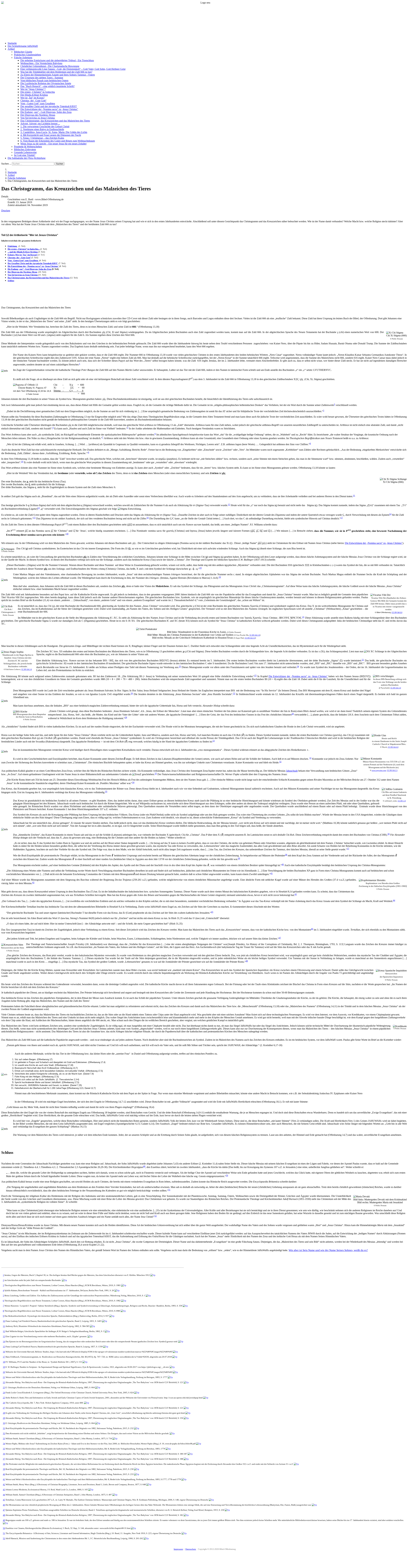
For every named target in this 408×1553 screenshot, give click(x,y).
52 (155, 1216)
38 (286, 854)
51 (169, 1190)
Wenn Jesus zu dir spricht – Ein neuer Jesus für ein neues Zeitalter (53, 143)
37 (348, 848)
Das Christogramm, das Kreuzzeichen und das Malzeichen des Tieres (55, 120)
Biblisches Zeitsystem (25, 149)
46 (312, 929)
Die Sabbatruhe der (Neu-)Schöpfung (26, 158)
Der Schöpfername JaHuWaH (23, 46)
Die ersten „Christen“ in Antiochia (37, 92)
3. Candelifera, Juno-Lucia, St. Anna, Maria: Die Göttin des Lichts (53, 132)
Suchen (59, 164)
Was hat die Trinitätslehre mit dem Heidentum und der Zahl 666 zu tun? (56, 72)
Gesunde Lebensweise (25, 152)
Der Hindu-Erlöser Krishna (34, 95)
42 (33, 882)
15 (34, 517)
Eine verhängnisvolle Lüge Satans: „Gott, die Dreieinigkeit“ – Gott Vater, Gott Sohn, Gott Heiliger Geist (72, 69)
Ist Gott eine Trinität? (24, 155)
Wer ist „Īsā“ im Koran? (32, 97)
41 (271, 873)
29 (126, 717)
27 (4, 1408)
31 (310, 758)
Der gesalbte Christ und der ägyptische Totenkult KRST (48, 106)
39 (239, 858)
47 (280, 938)
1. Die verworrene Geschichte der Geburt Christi (44, 126)
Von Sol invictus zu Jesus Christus (37, 117)
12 (229, 504)
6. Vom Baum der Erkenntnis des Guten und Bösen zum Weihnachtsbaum (57, 140)
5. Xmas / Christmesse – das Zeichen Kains (42, 138)
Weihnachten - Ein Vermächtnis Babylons (41, 63)
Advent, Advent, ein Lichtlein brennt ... (40, 123)
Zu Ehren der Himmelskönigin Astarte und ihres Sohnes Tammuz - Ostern (57, 74)
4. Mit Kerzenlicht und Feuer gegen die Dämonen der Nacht (50, 135)
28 (292, 714)
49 (144, 1166)
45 (212, 912)
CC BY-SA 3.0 (397, 612)
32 (280, 761)
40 (283, 864)
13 (38, 508)
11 (354, 495)
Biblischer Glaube (23, 51)
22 (363, 660)
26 (132, 693)
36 (388, 834)
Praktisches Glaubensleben (27, 54)
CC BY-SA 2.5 (392, 770)
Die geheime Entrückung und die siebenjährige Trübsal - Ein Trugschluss (57, 60)
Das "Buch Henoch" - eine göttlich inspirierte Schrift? (47, 86)
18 (67, 534)
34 (133, 782)
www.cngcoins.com (379, 770)
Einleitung (13, 246)
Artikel (11, 49)
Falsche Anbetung (23, 57)
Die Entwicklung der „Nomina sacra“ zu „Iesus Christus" (49, 109)
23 (180, 666)
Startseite (12, 43)
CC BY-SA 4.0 (393, 747)
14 (390, 514)
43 (296, 894)
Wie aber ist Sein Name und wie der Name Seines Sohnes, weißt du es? (328, 1250)
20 (4, 1372)
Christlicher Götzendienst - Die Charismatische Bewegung (49, 66)
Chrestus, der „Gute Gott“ (33, 100)
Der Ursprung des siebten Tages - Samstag (41, 77)
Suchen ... (6, 163)
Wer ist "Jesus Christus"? (33, 89)
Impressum (178, 1549)
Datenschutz (190, 1549)
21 (303, 617)
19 (200, 568)
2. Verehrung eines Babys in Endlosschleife (42, 129)
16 (147, 517)
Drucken (5, 210)
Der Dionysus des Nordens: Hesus (37, 115)
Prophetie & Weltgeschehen (28, 146)
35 (106, 791)
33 (156, 773)
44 (394, 900)
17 (342, 517)
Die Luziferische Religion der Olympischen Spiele (45, 83)
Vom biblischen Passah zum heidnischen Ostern (44, 80)
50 (227, 1175)
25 (255, 675)
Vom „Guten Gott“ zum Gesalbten (37, 103)
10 (22, 461)
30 (4, 1423)
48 (247, 961)
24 (298, 666)
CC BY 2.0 (402, 801)
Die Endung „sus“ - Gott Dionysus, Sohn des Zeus (46, 112)
